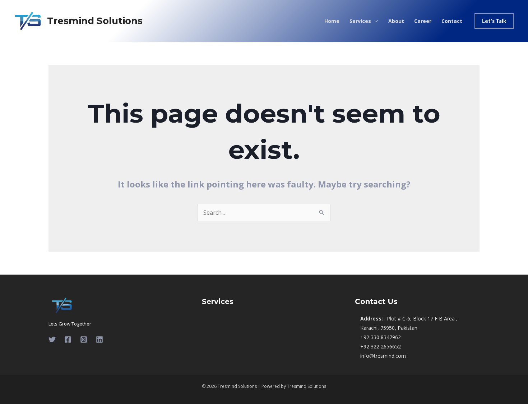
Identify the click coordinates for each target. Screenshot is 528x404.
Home (331, 21)
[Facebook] (67, 339)
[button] (494, 21)
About (396, 21)
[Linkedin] (99, 339)
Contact (451, 21)
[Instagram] (83, 339)
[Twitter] (52, 339)
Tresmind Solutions (95, 21)
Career (422, 21)
